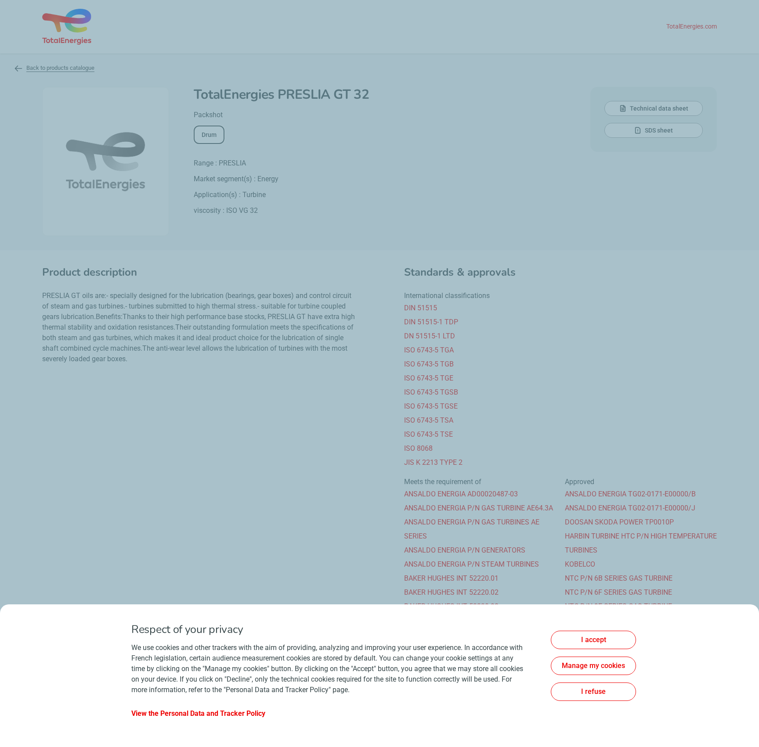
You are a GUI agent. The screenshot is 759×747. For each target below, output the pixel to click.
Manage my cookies (593, 665)
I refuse (593, 691)
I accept (593, 640)
